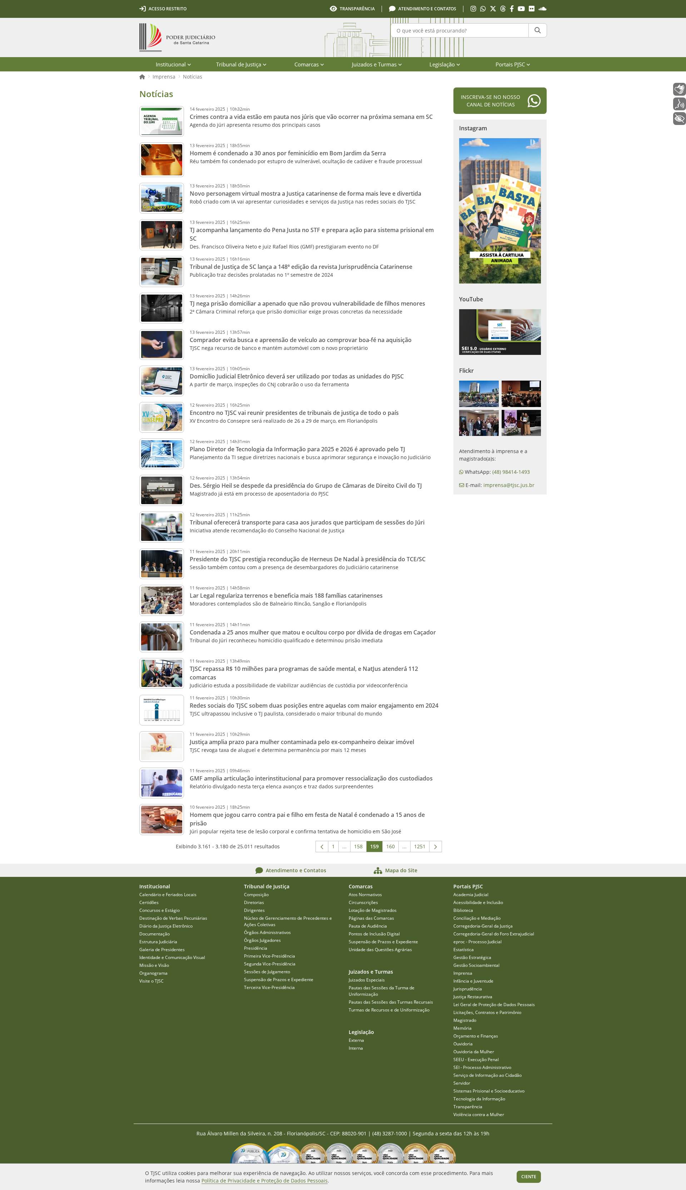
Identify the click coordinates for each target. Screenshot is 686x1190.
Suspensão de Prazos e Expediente (278, 979)
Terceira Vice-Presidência (269, 987)
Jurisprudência (467, 989)
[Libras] (679, 89)
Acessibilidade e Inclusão (478, 902)
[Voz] (679, 103)
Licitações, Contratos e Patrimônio (487, 1012)
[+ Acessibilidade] (679, 118)
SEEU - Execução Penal (476, 1059)
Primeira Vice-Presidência (269, 956)
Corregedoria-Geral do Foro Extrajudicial (493, 934)
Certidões (149, 902)
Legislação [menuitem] (442, 64)
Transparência (467, 1107)
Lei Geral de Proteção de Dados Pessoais (494, 1004)
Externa (356, 1040)
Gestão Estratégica (472, 957)
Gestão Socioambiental (476, 965)
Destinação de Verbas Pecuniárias (173, 918)
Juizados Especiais (367, 980)
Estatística (463, 950)
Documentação (154, 934)
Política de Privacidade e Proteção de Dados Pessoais (265, 1180)
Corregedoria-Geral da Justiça (483, 926)
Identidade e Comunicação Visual (172, 957)
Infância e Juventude (473, 981)
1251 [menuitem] (421, 847)
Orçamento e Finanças (475, 1036)
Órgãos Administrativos (267, 932)
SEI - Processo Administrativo (482, 1067)
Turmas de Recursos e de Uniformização (389, 1010)
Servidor (461, 1083)
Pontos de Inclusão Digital (374, 934)
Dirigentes (254, 910)
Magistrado (464, 1020)
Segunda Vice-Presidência (269, 964)
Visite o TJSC (151, 981)
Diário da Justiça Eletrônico (166, 926)
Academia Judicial (470, 895)
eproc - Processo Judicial (477, 942)
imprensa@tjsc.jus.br (509, 485)
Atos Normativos (365, 895)
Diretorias (254, 902)
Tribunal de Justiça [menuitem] (238, 64)
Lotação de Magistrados (373, 910)
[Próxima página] (435, 846)
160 (392, 847)
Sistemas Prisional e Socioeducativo (489, 1091)
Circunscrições (363, 902)
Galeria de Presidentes (162, 950)
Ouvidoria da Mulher (473, 1052)
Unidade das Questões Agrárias (380, 950)
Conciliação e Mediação (477, 918)
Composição (256, 895)
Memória (462, 1028)
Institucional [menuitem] (171, 64)
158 (360, 847)
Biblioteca (463, 910)
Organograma (153, 973)
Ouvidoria (463, 1044)
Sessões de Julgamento (267, 972)
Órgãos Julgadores (262, 940)
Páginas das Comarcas (371, 918)
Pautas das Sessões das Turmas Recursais (391, 1002)
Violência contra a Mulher (478, 1114)
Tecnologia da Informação (479, 1099)
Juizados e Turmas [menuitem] (374, 64)
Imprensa (164, 76)
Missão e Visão (154, 965)
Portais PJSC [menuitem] (510, 64)
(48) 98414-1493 (511, 471)
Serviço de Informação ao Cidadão (487, 1075)
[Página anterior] (321, 846)
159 (376, 847)
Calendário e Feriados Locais (168, 895)
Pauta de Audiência (368, 926)
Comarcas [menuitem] (306, 64)
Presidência (255, 948)
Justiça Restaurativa (472, 997)
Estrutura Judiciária (158, 942)
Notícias (192, 76)
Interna (356, 1048)
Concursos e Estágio (159, 910)
